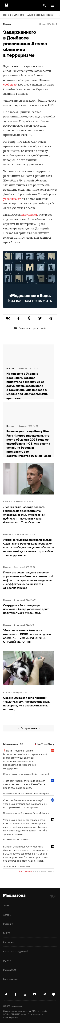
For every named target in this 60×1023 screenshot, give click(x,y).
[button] (52, 5)
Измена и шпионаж (13, 14)
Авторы (7, 914)
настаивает (29, 215)
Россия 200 (9, 969)
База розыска (10, 978)
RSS (8, 933)
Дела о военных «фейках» (41, 14)
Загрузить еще (29, 728)
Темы (6, 905)
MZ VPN (7, 960)
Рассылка (8, 942)
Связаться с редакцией (32, 328)
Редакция (8, 923)
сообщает (10, 84)
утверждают (12, 199)
